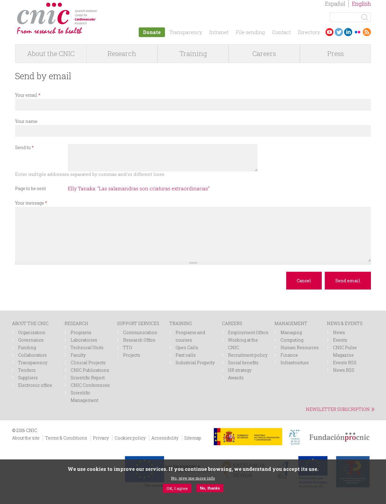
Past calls (186, 355)
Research (121, 53)
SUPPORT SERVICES (138, 323)
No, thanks (210, 488)
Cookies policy (130, 438)
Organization (32, 332)
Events (340, 340)
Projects (131, 355)
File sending (250, 32)
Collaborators (32, 355)
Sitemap (192, 438)
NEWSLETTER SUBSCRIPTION (338, 409)
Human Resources (299, 347)
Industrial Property (195, 362)
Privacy (101, 438)
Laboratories (84, 340)
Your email (27, 95)
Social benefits (243, 362)
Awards (236, 377)
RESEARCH (76, 323)
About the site (26, 438)
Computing (291, 340)
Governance (31, 340)
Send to (24, 147)
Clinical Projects (88, 362)
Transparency (185, 32)
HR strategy (240, 370)
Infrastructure (294, 362)
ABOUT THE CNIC (30, 323)
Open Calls (187, 347)
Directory (309, 32)
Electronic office (35, 385)
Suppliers (28, 377)
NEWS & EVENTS (344, 323)
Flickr (357, 32)
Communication (140, 332)
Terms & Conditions (66, 438)
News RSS (343, 370)
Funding (27, 347)
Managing (291, 332)
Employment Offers (248, 332)
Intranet (219, 32)
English (361, 3)
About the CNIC (50, 53)
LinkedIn (348, 32)
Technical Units (87, 347)
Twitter (339, 32)
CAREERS (232, 323)
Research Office (139, 340)
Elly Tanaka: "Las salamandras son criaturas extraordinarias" (139, 188)
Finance (289, 355)
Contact (281, 32)
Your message (31, 203)
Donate (152, 32)
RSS (367, 32)
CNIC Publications (90, 370)
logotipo (101, 5)
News (339, 332)
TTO (127, 347)
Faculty (78, 355)
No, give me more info (193, 478)
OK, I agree (177, 488)
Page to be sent (30, 188)
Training (193, 53)
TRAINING (180, 323)
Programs (81, 332)
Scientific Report (88, 377)
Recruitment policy (247, 355)
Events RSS (344, 362)
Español (335, 3)
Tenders (27, 370)
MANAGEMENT (290, 323)
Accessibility (165, 438)
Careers (264, 53)
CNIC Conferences (90, 385)
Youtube (329, 32)
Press (335, 53)
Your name (26, 121)
